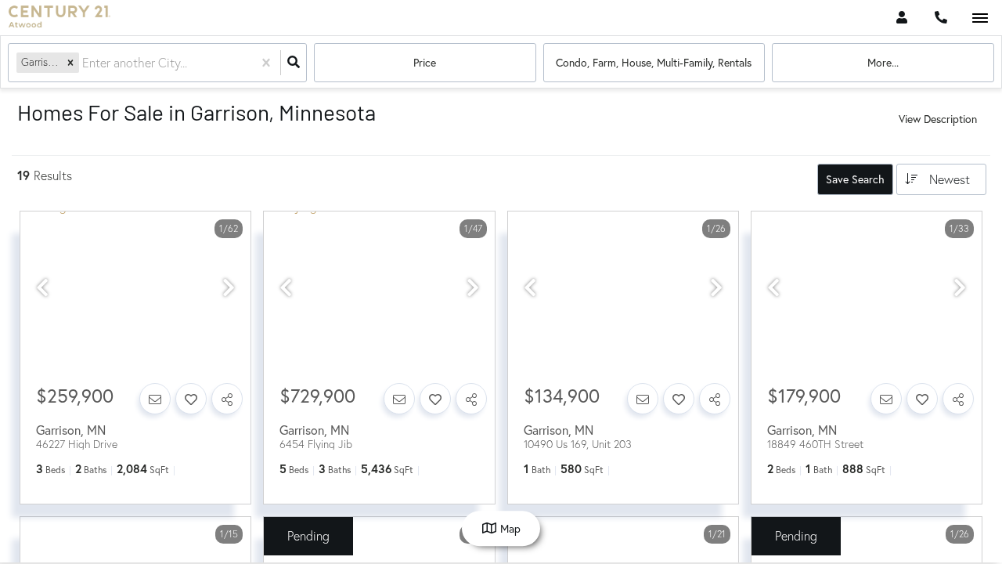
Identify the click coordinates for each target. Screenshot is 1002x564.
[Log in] (901, 17)
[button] (70, 62)
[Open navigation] (979, 18)
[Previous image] (42, 288)
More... (883, 62)
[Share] (227, 398)
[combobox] (83, 63)
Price (424, 62)
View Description (938, 118)
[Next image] (228, 288)
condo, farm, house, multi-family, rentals (654, 62)
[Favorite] (191, 398)
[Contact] (155, 398)
